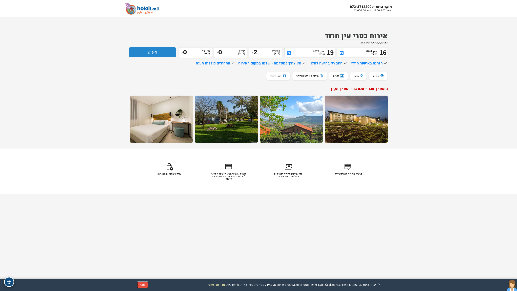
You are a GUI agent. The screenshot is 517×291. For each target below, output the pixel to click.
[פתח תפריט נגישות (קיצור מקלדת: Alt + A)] (9, 282)
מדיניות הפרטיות (215, 285)
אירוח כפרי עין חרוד (356, 36)
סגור (142, 285)
